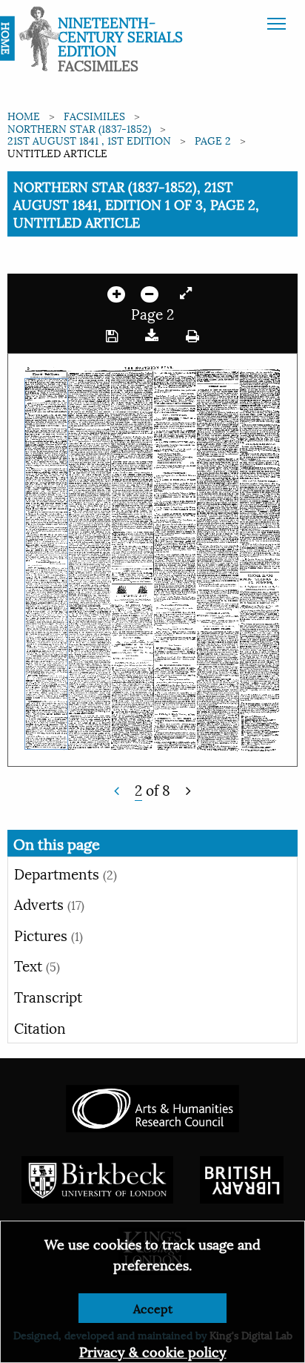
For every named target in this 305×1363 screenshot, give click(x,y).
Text (37, 965)
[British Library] (241, 1177)
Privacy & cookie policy (153, 1351)
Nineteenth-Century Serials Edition (120, 35)
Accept (152, 1307)
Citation (40, 1027)
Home (23, 115)
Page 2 (213, 140)
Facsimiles (94, 115)
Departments (65, 873)
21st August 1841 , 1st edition (89, 140)
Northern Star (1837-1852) (79, 128)
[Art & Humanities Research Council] (152, 1106)
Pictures (48, 934)
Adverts (49, 903)
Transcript (48, 996)
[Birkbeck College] (98, 1177)
